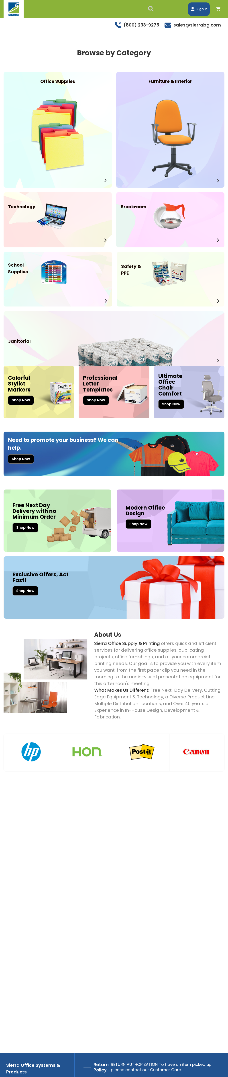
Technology (21, 207)
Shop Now (21, 400)
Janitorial (19, 341)
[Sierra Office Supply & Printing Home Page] (13, 9)
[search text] (151, 9)
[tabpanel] (31, 752)
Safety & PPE (131, 269)
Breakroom (134, 207)
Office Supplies (57, 81)
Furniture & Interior (170, 81)
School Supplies (18, 268)
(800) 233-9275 (141, 25)
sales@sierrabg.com (197, 25)
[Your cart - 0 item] (218, 9)
